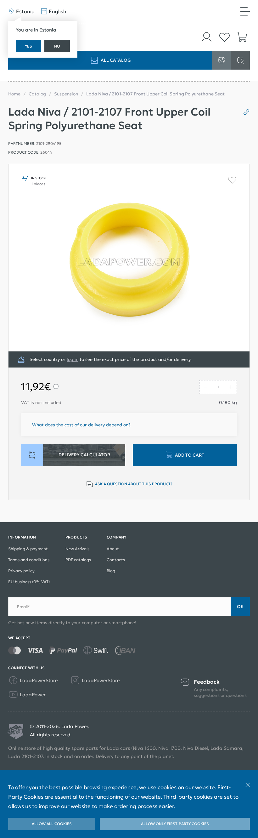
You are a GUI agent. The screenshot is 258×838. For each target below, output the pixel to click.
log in (72, 359)
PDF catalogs (78, 559)
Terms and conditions (28, 559)
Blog (111, 570)
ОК (240, 606)
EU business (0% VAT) (29, 581)
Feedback (207, 682)
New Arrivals (77, 548)
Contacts (116, 559)
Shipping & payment (28, 548)
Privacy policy (21, 570)
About (113, 548)
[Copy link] (244, 112)
